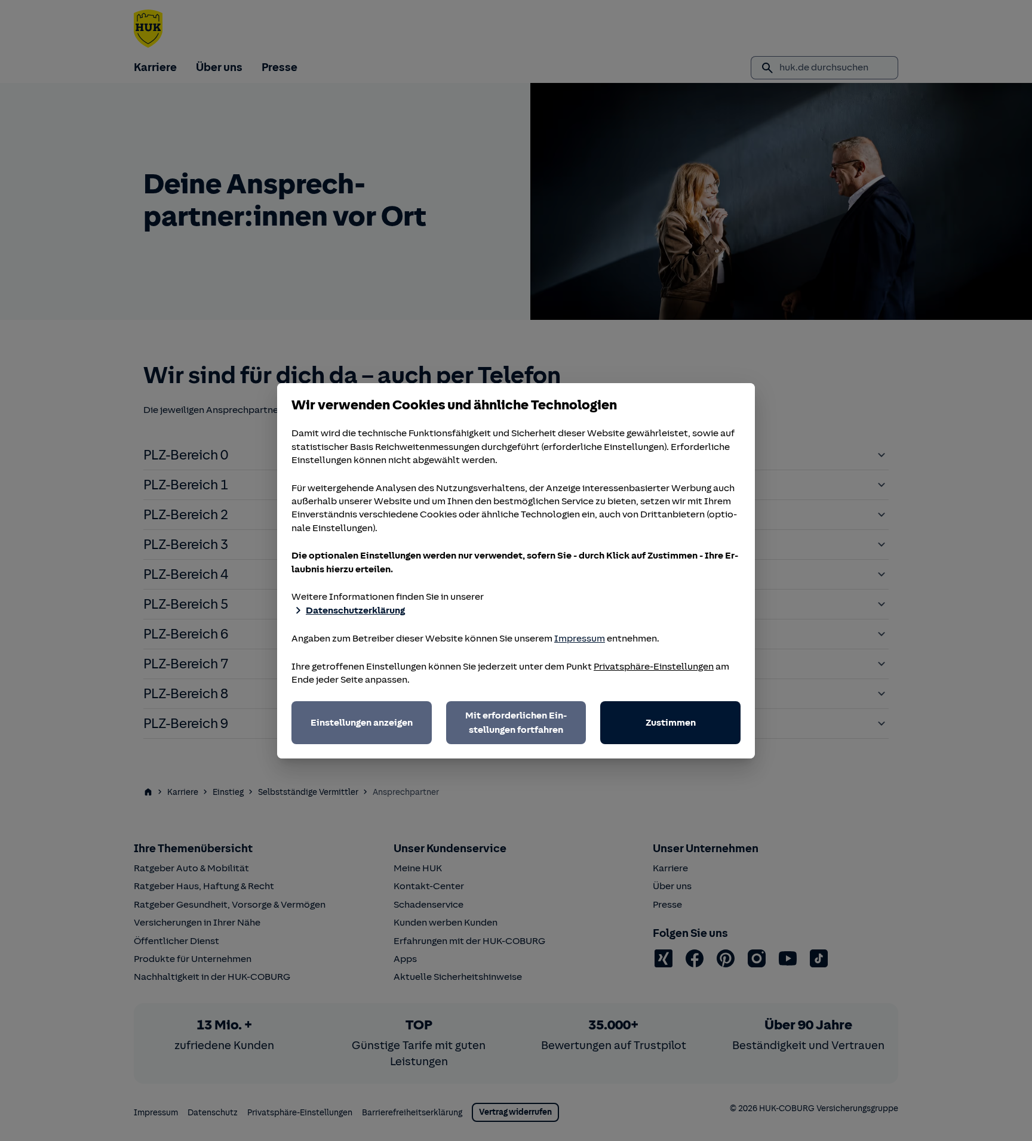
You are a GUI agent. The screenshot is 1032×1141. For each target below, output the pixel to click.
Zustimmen (671, 722)
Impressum (579, 638)
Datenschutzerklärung (355, 610)
